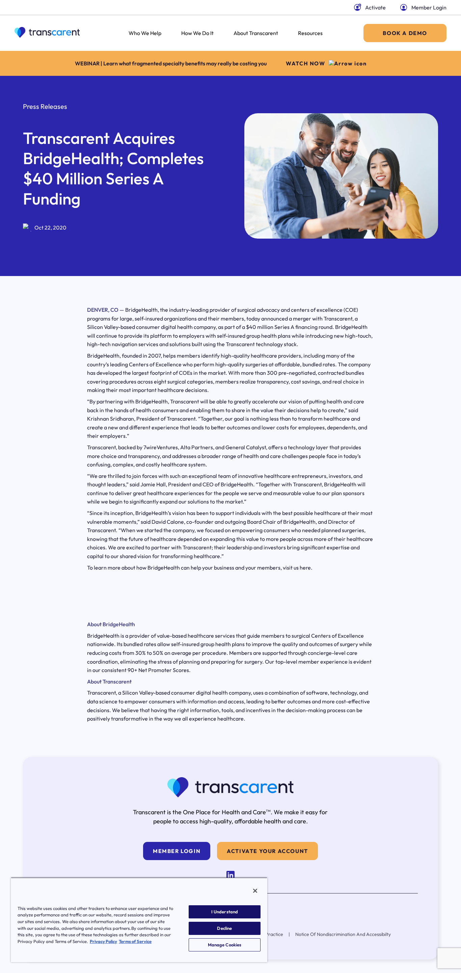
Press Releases (45, 106)
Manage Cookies (225, 944)
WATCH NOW (305, 63)
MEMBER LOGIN (176, 851)
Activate (375, 7)
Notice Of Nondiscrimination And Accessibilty (343, 934)
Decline (224, 928)
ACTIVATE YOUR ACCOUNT (267, 851)
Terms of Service (135, 941)
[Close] (255, 890)
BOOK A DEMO (405, 33)
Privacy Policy (103, 941)
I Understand (224, 911)
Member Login (428, 7)
